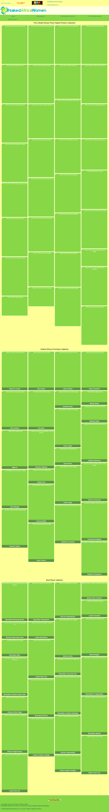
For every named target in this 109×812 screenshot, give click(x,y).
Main (12, 16)
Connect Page (25, 809)
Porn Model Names (95, 16)
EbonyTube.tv (13, 19)
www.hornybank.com (52, 5)
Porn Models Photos (67, 16)
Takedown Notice (36, 809)
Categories (40, 16)
